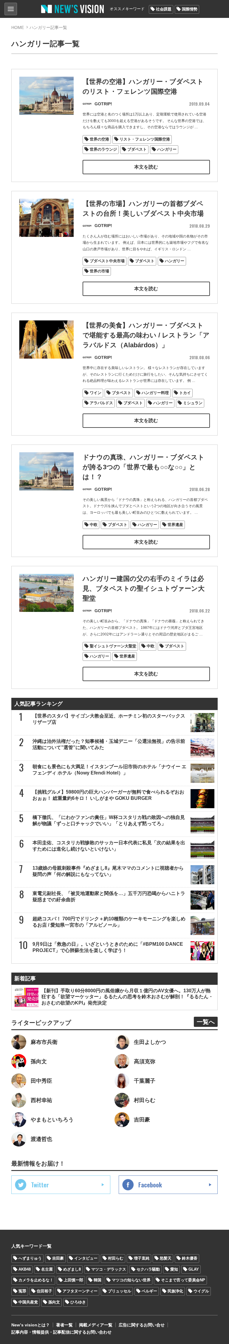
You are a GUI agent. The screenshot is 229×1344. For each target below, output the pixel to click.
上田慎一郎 (73, 1280)
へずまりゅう (30, 1258)
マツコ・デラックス (108, 1269)
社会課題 (163, 9)
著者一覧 (64, 1325)
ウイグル (201, 1291)
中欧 (94, 524)
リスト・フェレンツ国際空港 (145, 139)
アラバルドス (101, 403)
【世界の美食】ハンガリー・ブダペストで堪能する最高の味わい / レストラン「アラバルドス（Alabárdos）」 (146, 335)
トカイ (185, 393)
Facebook (150, 1184)
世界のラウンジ (103, 149)
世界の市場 (99, 271)
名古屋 (47, 1269)
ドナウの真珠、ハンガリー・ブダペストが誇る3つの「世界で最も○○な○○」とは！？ (144, 467)
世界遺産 (175, 524)
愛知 (174, 1269)
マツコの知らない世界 (131, 1280)
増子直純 (141, 1258)
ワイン (95, 393)
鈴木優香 (189, 1258)
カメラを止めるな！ (35, 1280)
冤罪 (22, 1291)
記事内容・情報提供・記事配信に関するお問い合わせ (61, 1332)
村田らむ (115, 1258)
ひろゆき (78, 1302)
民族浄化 (175, 1291)
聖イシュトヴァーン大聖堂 (113, 646)
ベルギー (149, 1291)
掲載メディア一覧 (95, 1325)
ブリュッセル (119, 1291)
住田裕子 (44, 1291)
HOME (17, 27)
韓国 (97, 1280)
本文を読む (146, 166)
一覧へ (206, 1022)
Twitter (40, 1184)
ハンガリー (167, 149)
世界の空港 (99, 139)
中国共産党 (28, 1302)
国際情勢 (189, 9)
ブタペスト (121, 393)
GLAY (193, 1269)
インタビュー (86, 1258)
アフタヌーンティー (80, 1291)
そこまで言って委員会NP (183, 1280)
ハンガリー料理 (155, 393)
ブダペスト (137, 149)
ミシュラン (192, 403)
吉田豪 (58, 1258)
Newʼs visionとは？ (30, 1325)
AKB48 (24, 1269)
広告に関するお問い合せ (142, 1325)
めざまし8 (72, 1269)
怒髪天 (165, 1258)
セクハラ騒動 (148, 1269)
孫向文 (54, 1302)
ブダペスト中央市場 (107, 261)
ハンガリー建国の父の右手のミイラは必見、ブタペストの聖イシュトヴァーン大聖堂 (144, 588)
